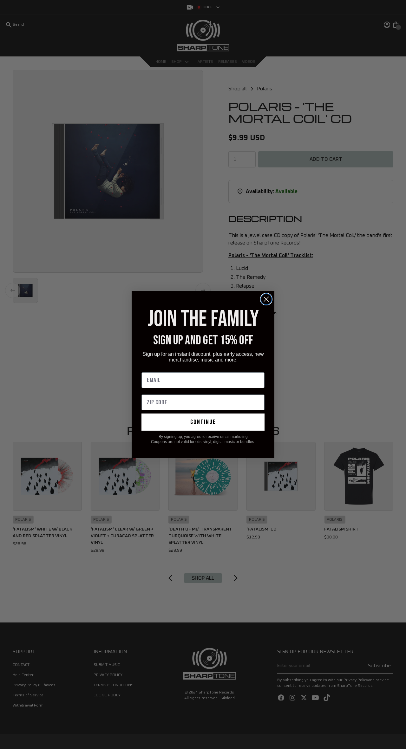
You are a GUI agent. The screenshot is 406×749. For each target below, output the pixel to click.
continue (203, 422)
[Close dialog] (266, 299)
